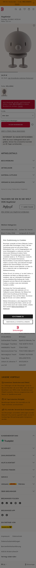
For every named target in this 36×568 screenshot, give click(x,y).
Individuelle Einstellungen (18, 322)
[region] (18, 284)
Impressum (6, 308)
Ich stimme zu (18, 316)
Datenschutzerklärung (18, 306)
